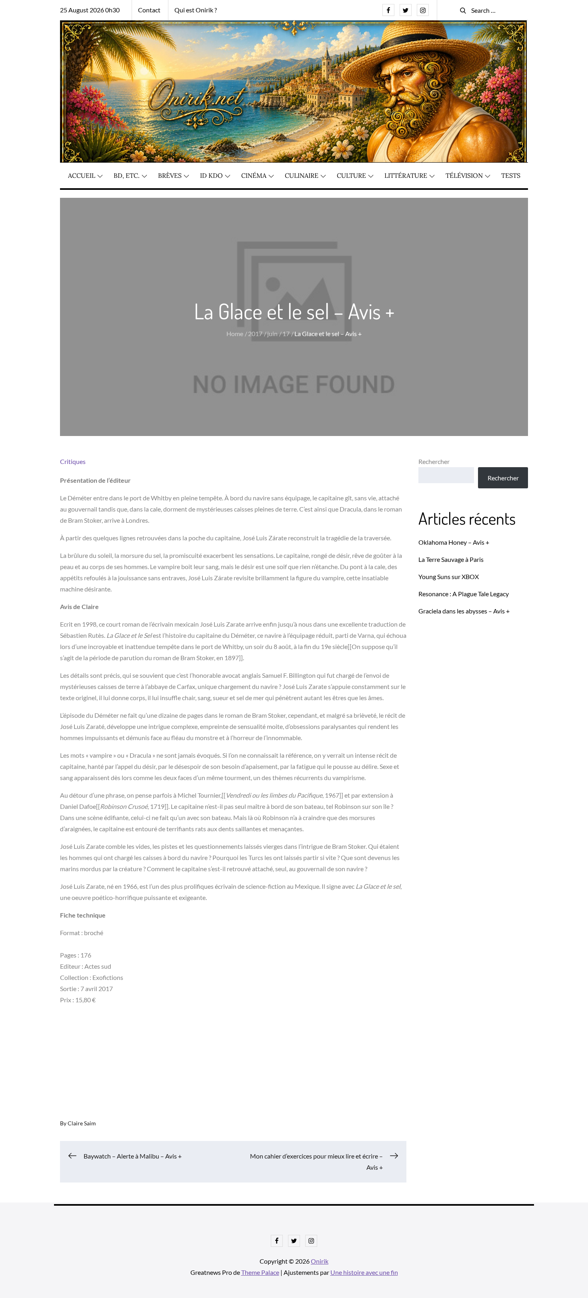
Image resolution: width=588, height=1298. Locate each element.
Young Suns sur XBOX (448, 576)
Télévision (464, 175)
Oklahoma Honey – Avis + (453, 542)
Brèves (170, 175)
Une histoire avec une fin (364, 1272)
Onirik (319, 1261)
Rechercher (434, 461)
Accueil (81, 175)
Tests (510, 175)
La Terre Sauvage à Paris (451, 559)
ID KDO (211, 175)
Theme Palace (260, 1272)
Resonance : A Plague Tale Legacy (463, 593)
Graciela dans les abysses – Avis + (464, 611)
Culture (351, 175)
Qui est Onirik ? (195, 10)
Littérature (405, 175)
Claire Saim (82, 1123)
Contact (149, 10)
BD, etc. (127, 175)
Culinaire (301, 175)
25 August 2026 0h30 (90, 10)
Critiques (73, 461)
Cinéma (253, 175)
